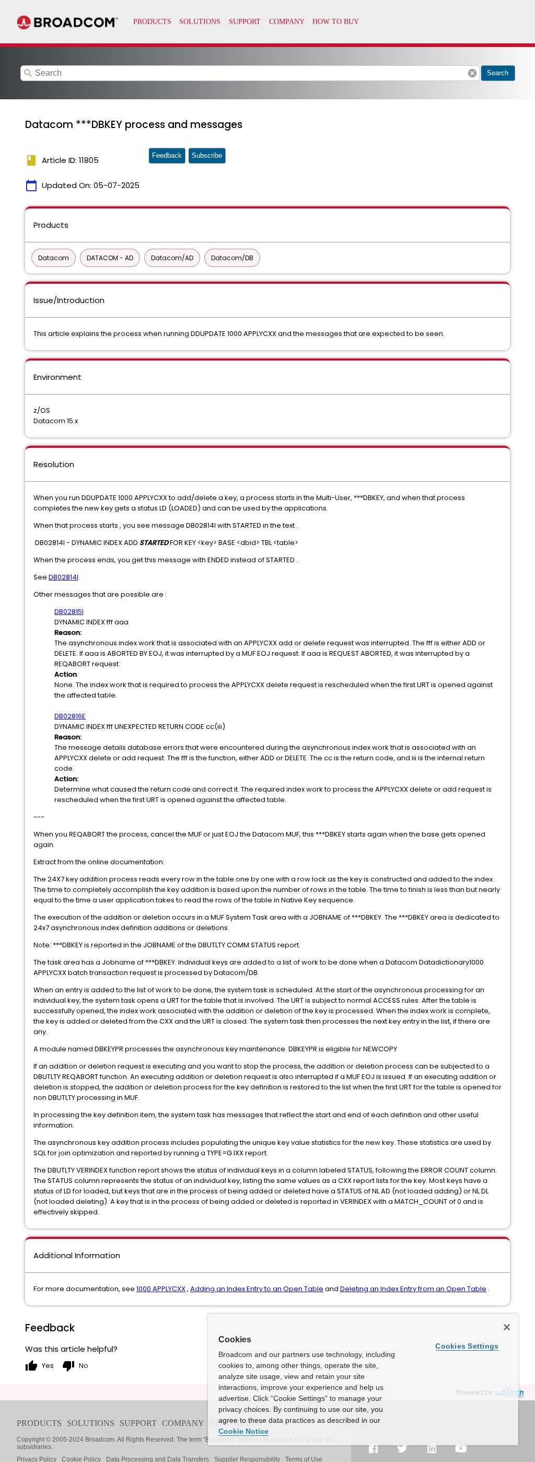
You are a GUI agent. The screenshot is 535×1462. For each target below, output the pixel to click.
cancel (472, 73)
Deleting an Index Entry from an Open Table (413, 1289)
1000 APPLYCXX (160, 1289)
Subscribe (207, 155)
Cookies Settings (466, 1346)
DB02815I (69, 612)
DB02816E (70, 716)
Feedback (167, 155)
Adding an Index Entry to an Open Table (256, 1289)
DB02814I (63, 577)
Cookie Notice (243, 1431)
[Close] (507, 1327)
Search (497, 73)
